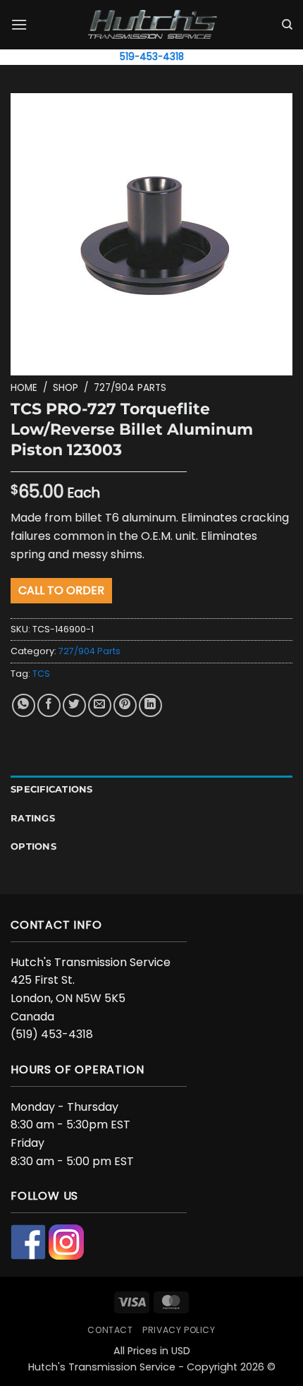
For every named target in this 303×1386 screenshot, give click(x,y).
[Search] (287, 24)
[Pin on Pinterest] (125, 705)
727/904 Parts (130, 387)
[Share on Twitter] (74, 705)
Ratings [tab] (33, 818)
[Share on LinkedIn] (150, 705)
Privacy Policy (179, 1330)
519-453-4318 (152, 57)
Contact (109, 1330)
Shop (65, 387)
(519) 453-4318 (52, 1034)
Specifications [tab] (52, 789)
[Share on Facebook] (49, 705)
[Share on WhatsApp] (23, 705)
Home (24, 387)
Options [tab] (33, 846)
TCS (41, 674)
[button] (19, 24)
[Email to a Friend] (99, 705)
